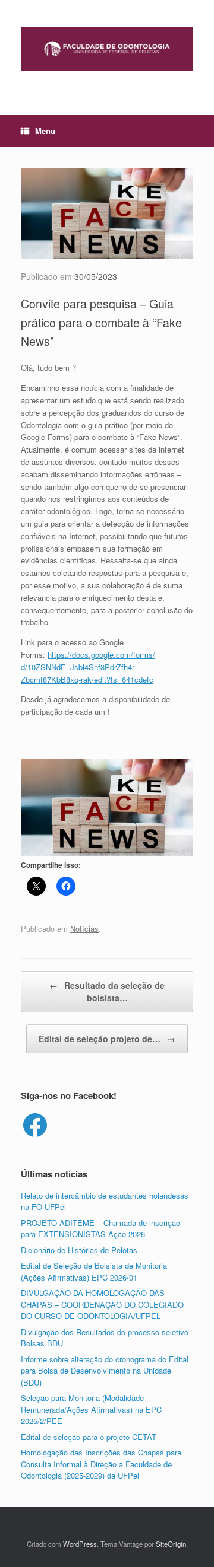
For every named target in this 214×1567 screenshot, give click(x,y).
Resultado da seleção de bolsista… (107, 991)
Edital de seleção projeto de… (107, 1038)
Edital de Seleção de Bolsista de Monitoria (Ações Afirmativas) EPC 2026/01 (94, 1271)
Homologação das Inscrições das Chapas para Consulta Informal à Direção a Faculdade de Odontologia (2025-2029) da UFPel (101, 1464)
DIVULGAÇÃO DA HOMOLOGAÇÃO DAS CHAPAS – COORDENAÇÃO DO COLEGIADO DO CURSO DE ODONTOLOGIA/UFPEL (102, 1304)
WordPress (80, 1544)
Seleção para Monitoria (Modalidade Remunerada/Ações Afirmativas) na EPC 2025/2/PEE (91, 1409)
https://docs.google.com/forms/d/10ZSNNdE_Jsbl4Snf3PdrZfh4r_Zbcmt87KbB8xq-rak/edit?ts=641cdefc (88, 667)
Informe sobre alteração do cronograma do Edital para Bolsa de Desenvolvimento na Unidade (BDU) (104, 1370)
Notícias (84, 928)
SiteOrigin (171, 1544)
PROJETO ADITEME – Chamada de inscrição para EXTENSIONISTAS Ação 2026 (100, 1228)
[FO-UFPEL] (107, 49)
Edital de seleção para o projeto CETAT (88, 1436)
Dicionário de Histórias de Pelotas (79, 1250)
